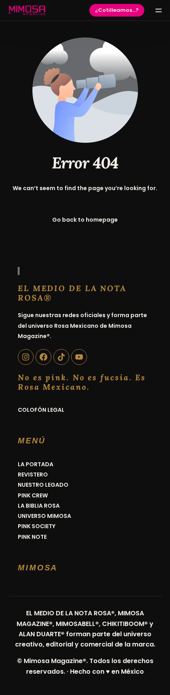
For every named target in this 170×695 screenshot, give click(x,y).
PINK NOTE (32, 537)
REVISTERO (33, 474)
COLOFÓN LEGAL (41, 410)
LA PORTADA (35, 464)
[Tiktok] (61, 357)
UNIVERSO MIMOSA (44, 516)
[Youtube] (79, 357)
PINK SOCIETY (36, 526)
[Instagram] (26, 357)
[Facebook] (43, 357)
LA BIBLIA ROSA (39, 506)
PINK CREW (33, 495)
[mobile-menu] (157, 10)
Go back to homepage (85, 220)
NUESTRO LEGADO (43, 485)
